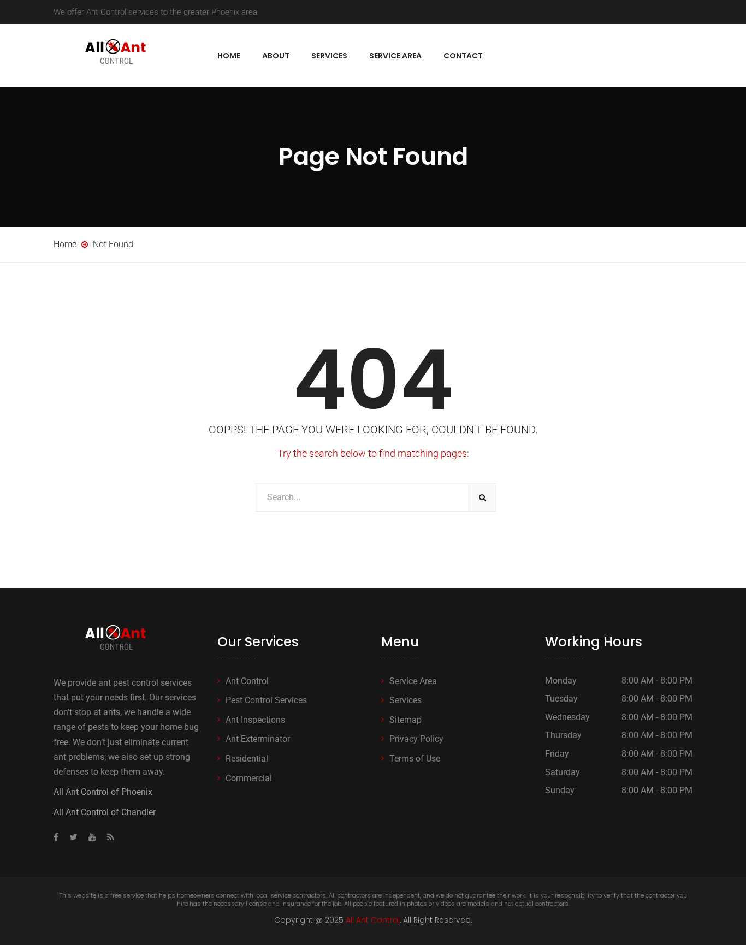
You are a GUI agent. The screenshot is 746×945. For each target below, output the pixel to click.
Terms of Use (414, 758)
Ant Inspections (255, 720)
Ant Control (247, 681)
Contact (463, 55)
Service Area (395, 55)
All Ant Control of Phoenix (103, 792)
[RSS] (108, 837)
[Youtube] (92, 837)
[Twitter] (73, 837)
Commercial (249, 778)
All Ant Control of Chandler (105, 812)
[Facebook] (59, 837)
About (275, 55)
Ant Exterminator (258, 739)
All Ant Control (373, 919)
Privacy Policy (416, 739)
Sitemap (405, 720)
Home (228, 55)
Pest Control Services (266, 700)
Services (329, 55)
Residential (247, 758)
